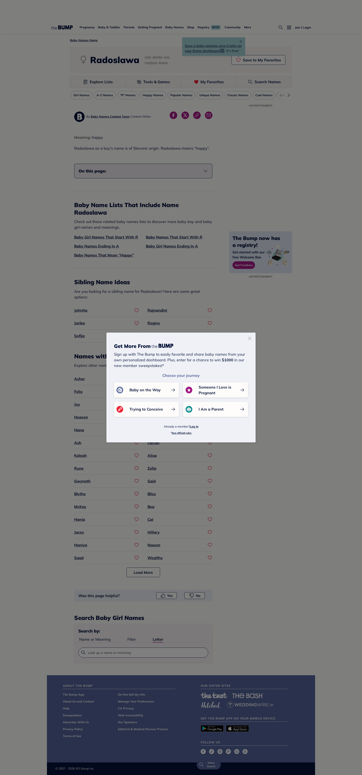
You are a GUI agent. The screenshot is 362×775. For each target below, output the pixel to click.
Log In (194, 426)
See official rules (181, 432)
